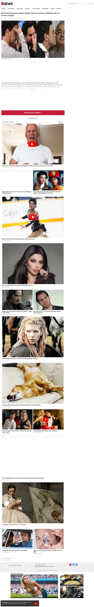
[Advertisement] (33, 72)
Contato (10, 565)
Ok (35, 603)
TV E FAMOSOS (11, 8)
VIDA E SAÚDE (20, 8)
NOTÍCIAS (3, 8)
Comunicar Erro (32, 118)
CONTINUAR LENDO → (33, 113)
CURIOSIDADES (45, 8)
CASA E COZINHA (36, 8)
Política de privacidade (17, 565)
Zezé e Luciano (7, 560)
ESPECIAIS (59, 8)
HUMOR (52, 8)
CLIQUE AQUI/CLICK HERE (49, 566)
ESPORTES (27, 8)
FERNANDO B (21, 18)
